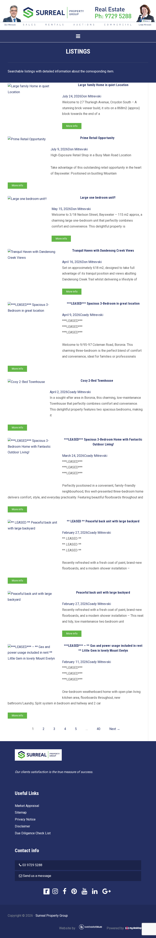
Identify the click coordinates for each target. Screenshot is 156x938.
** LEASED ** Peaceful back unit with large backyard (103, 521)
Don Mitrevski (91, 96)
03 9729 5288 (32, 865)
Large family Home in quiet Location (103, 85)
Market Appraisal (27, 806)
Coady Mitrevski (91, 315)
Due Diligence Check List (33, 833)
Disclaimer (22, 826)
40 (98, 729)
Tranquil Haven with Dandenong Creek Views (103, 250)
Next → (114, 729)
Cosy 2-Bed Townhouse (97, 381)
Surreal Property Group (52, 916)
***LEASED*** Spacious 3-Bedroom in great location (103, 303)
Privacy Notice (25, 819)
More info (72, 125)
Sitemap (21, 812)
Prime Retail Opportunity (97, 138)
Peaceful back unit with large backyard (103, 592)
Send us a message (37, 876)
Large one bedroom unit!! (97, 197)
